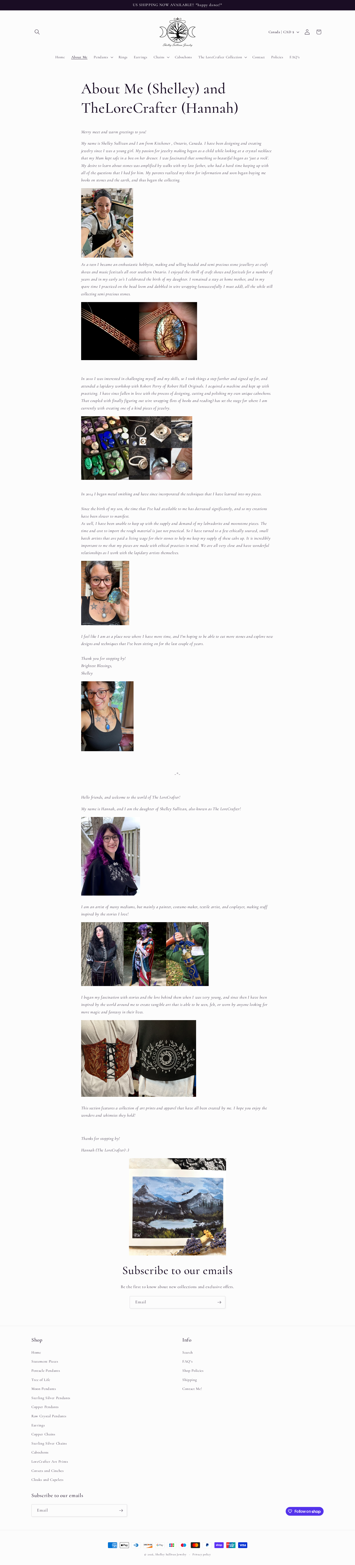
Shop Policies (193, 1370)
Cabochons (40, 1452)
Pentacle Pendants (45, 1370)
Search (187, 1352)
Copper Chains (43, 1434)
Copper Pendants (45, 1407)
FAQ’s (187, 1361)
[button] (37, 32)
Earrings (38, 1425)
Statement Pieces (44, 1361)
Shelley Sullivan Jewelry (170, 1554)
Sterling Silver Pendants (50, 1398)
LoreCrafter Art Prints (49, 1461)
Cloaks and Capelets (47, 1479)
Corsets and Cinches (47, 1471)
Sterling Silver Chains (49, 1443)
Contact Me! (192, 1389)
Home (36, 1352)
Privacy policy (201, 1554)
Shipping (189, 1380)
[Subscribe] (219, 1302)
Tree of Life (40, 1380)
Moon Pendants (43, 1389)
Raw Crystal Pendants (48, 1416)
